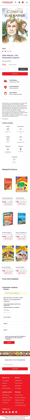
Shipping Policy (19, 402)
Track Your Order (7, 397)
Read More (5, 118)
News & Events (6, 400)
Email (5, 330)
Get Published (6, 388)
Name (6, 323)
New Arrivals (18, 383)
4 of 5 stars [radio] (8, 312)
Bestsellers (18, 385)
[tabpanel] (15, 26)
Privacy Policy (19, 395)
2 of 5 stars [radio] (5, 312)
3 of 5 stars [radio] (6, 312)
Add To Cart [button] (8, 204)
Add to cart (23, 69)
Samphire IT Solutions (20, 417)
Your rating (6, 310)
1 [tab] (13, 46)
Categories (18, 380)
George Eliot (6, 61)
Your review (7, 317)
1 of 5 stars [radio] (4, 312)
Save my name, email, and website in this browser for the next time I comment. (15, 338)
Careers (4, 385)
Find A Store (5, 395)
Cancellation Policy (20, 405)
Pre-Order (18, 388)
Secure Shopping (20, 397)
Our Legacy (5, 380)
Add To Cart (21, 273)
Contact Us (5, 402)
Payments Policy (19, 400)
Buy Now (15, 73)
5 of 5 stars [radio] (9, 312)
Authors (4, 383)
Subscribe (15, 369)
